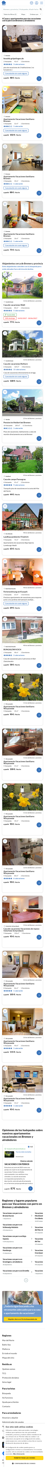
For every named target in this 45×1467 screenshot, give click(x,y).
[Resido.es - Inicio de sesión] (37, 3)
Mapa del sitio (8, 1357)
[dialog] (24, 1445)
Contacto (6, 1406)
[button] (42, 3)
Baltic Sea (6, 1344)
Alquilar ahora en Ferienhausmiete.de (22, 1319)
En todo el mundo (9, 1353)
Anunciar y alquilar (10, 1417)
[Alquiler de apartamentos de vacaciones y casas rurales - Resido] (3, 3)
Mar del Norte (8, 1340)
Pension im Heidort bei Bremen (17, 422)
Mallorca (6, 1349)
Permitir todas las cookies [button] (24, 1458)
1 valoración (18, 428)
